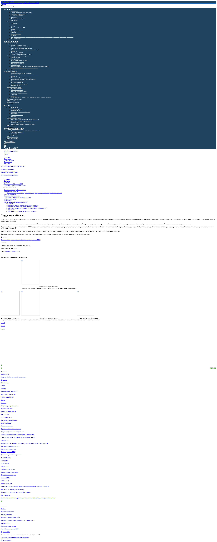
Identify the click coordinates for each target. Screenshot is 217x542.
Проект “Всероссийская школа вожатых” (16, 202)
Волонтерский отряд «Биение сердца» (15, 190)
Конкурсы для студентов (11, 191)
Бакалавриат (4, 460)
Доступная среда (5, 495)
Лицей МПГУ (5, 480)
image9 (3, 329)
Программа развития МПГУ (9, 420)
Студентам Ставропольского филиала (15, 185)
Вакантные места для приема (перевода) (12, 489)
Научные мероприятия (7, 511)
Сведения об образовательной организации (13, 377)
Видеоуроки (10, 209)
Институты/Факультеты (11, 151)
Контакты (7, 163)
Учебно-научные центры (8, 469)
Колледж (6, 153)
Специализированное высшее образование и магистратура (18, 437)
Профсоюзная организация (8, 411)
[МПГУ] (3, 4)
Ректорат (3, 388)
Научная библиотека (7, 408)
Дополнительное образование (9, 472)
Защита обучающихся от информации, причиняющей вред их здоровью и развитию (25, 486)
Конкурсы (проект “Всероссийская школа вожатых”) (22, 206)
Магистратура (5, 463)
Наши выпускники (6, 483)
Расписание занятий (10, 194)
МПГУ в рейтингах (6, 417)
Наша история (5, 374)
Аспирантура (4, 440)
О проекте (10, 203)
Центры (3, 400)
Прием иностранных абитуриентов (11, 455)
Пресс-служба (5, 414)
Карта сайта (4, 537)
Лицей (6, 154)
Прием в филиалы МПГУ (8, 452)
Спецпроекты (8, 162)
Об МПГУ (7, 179)
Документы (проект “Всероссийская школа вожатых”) (23, 205)
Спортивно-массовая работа (12, 196)
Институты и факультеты (8, 394)
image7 (3, 323)
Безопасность (8, 200)
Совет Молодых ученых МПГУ (10, 529)
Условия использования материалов (18, 537)
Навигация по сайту (8, 6)
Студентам (7, 157)
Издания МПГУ (5, 532)
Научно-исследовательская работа (10, 517)
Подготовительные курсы (8, 449)
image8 (3, 326)
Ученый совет (5, 383)
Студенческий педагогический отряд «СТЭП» (17, 197)
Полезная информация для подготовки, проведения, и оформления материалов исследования (34, 193)
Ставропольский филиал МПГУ (13, 184)
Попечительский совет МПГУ (9, 391)
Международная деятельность (9, 406)
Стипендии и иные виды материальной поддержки (15, 492)
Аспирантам (7, 159)
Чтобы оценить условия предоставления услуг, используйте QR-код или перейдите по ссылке (28, 498)
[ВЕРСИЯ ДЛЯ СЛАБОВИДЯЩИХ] (9, 142)
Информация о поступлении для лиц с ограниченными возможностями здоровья (24, 443)
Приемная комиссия (6, 426)
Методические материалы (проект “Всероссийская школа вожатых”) (27, 208)
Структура (7, 181)
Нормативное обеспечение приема (11, 429)
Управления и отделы (7, 397)
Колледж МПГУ (5, 478)
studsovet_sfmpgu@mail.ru (12, 251)
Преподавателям (9, 160)
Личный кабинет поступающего (12, 3)
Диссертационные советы (8, 526)
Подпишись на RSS (8, 1)
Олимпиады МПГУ (6, 514)
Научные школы (5, 523)
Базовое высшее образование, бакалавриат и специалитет (17, 434)
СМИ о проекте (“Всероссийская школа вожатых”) (22, 211)
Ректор (3, 385)
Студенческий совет (10, 199)
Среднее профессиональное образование (12, 431)
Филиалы (7, 182)
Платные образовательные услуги (10, 446)
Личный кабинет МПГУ (32, 3)
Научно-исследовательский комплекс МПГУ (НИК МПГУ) (18, 520)
